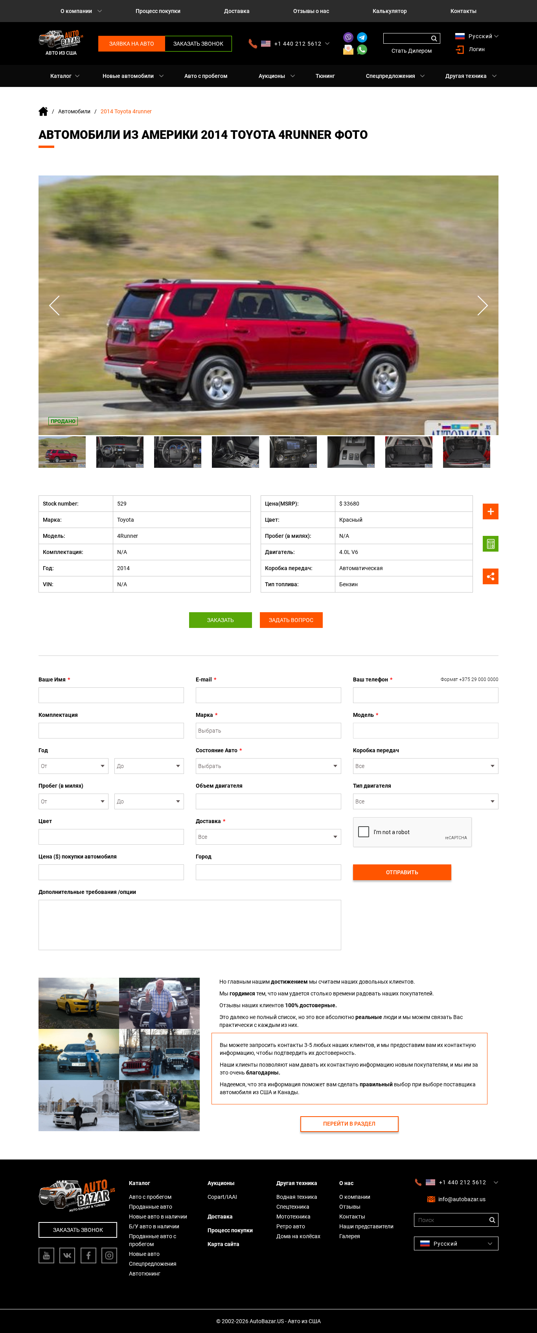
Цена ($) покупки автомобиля (78, 856)
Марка (206, 715)
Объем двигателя (219, 786)
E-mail (206, 679)
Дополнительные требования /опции (87, 892)
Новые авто (144, 1254)
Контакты (463, 11)
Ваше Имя (54, 679)
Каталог (61, 76)
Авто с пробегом (206, 76)
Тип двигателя (372, 786)
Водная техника (296, 1197)
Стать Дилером (412, 51)
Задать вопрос (291, 620)
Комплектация (58, 715)
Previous (54, 305)
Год (43, 750)
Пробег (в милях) (61, 786)
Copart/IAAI (222, 1197)
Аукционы (272, 76)
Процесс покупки (158, 11)
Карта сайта (223, 1244)
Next (483, 305)
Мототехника (293, 1216)
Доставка (237, 11)
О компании (76, 11)
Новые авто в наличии (158, 1216)
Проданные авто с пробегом (152, 1240)
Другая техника (466, 76)
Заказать (220, 620)
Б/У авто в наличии (154, 1226)
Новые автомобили (128, 76)
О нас (346, 1183)
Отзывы (349, 1207)
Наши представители (366, 1226)
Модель (365, 715)
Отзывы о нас (311, 11)
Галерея (349, 1236)
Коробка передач (376, 750)
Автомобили (74, 111)
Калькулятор (390, 11)
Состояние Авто (219, 750)
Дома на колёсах (298, 1236)
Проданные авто (150, 1207)
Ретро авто (290, 1226)
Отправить (402, 872)
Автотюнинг (144, 1273)
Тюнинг (325, 76)
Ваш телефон (425, 679)
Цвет (45, 821)
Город (203, 856)
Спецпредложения (390, 76)
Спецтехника (292, 1207)
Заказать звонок (198, 44)
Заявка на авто (131, 44)
